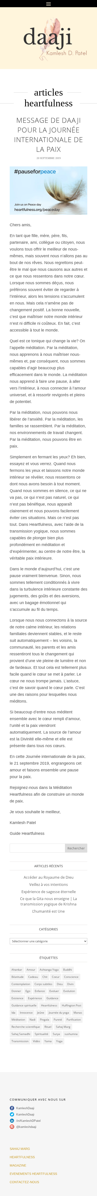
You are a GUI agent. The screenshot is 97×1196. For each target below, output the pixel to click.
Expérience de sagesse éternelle (48, 891)
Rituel (47, 1027)
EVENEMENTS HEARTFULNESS (33, 1174)
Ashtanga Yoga (49, 970)
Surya (56, 1034)
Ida (13, 1013)
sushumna (71, 1034)
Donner (16, 991)
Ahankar (17, 970)
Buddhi (67, 970)
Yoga (59, 1041)
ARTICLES (48, 92)
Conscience (71, 977)
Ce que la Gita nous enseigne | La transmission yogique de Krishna (48, 901)
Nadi (32, 1019)
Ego (27, 991)
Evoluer (54, 991)
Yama (48, 1041)
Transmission (20, 1041)
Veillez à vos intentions (48, 884)
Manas (78, 1013)
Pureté (58, 1019)
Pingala (44, 1019)
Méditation (18, 1019)
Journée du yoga (59, 1013)
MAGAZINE (18, 1165)
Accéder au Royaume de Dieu (49, 877)
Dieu (60, 984)
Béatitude (18, 977)
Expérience (35, 998)
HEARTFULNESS (22, 1157)
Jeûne (40, 1013)
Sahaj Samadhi (21, 1034)
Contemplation (21, 984)
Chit (44, 977)
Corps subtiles (43, 984)
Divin (70, 984)
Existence (17, 998)
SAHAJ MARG (20, 1149)
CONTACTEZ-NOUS (24, 1182)
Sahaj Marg (63, 1027)
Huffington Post (71, 1005)
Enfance (40, 991)
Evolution (69, 991)
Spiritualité (41, 1034)
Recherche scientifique (26, 1027)
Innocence (26, 1013)
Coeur (56, 977)
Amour (31, 970)
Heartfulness (48, 103)
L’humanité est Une (48, 911)
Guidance (52, 998)
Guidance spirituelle (24, 1005)
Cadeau (33, 977)
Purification (74, 1019)
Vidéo (36, 1041)
